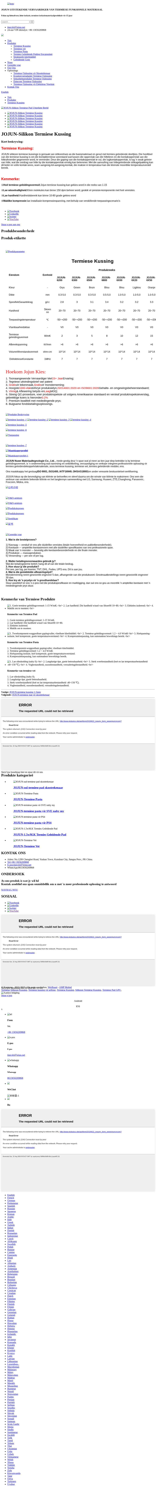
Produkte (11, 43)
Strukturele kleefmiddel (24, 57)
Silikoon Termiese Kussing (88, 990)
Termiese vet (19, 48)
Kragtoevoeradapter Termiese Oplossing (32, 76)
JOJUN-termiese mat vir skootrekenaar (31, 695)
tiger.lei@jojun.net (16, 1055)
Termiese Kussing (22, 46)
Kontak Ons (13, 87)
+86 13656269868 (16, 1032)
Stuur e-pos (6, 995)
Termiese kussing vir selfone (42, 990)
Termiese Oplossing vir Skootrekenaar (31, 73)
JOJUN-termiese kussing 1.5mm (25, 692)
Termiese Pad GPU (111, 990)
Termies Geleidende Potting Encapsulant (32, 54)
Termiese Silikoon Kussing (14, 990)
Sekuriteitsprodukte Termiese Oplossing (32, 78)
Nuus (9, 62)
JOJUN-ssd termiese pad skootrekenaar (38, 787)
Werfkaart (52, 987)
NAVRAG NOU (9, 890)
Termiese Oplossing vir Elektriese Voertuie (33, 84)
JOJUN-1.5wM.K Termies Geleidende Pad (39, 834)
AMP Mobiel (65, 987)
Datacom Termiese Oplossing (27, 81)
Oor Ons (11, 68)
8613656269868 (15, 1078)
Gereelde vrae (14, 65)
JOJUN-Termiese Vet (26, 846)
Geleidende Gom (21, 59)
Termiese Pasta (20, 51)
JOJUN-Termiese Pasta (27, 799)
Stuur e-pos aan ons (10, 224)
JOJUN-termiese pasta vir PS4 (32, 822)
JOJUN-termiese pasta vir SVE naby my (38, 811)
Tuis (9, 40)
